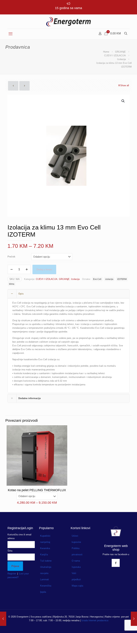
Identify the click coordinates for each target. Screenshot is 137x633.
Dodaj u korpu (44, 269)
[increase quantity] (27, 269)
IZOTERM (122, 279)
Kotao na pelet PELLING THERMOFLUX (37, 490)
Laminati (44, 579)
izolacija (109, 279)
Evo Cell (97, 279)
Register (11, 573)
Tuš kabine (46, 560)
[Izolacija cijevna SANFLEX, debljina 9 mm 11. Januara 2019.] (134, 619)
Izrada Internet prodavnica (94, 620)
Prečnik (11, 256)
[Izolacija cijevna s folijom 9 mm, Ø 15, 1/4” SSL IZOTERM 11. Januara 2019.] (3, 619)
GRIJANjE (120, 51)
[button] (123, 101)
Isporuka (76, 567)
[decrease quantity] (11, 269)
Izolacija (121, 59)
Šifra (9, 550)
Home (106, 51)
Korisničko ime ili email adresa (19, 536)
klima (11, 284)
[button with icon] (116, 563)
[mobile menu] (10, 34)
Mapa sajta (77, 585)
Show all (124, 85)
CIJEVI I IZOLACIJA (115, 55)
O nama (76, 560)
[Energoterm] (68, 21)
